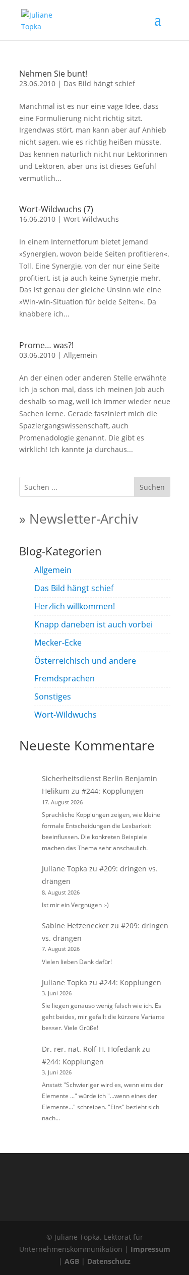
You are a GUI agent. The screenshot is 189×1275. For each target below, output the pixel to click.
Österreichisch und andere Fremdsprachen (85, 669)
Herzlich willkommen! (74, 606)
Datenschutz (109, 1261)
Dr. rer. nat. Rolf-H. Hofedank (91, 1049)
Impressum (150, 1249)
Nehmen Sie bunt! (53, 73)
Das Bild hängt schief (99, 83)
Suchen (152, 487)
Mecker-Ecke (58, 642)
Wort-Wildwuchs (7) (56, 209)
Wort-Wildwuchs (91, 219)
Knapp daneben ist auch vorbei (93, 624)
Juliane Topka (64, 868)
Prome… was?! (46, 345)
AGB (72, 1261)
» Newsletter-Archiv (78, 518)
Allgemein (80, 355)
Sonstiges (52, 696)
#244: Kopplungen (113, 791)
